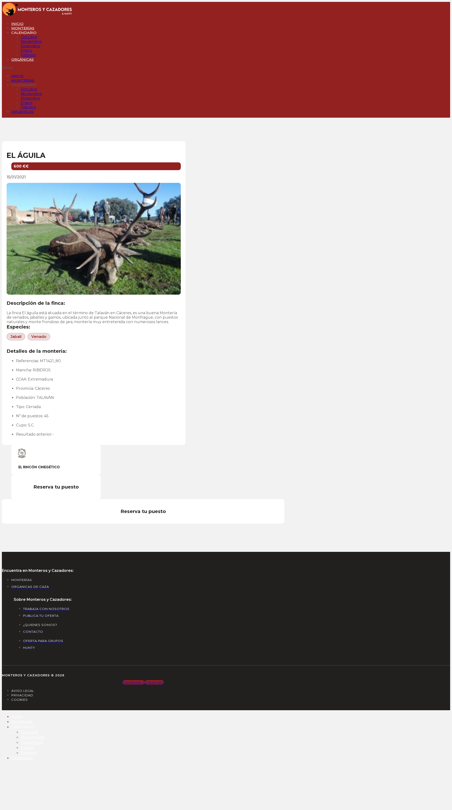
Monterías (22, 28)
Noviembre (31, 41)
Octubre (29, 37)
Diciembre (30, 46)
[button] (101, 67)
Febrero (28, 55)
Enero (26, 50)
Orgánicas (22, 59)
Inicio (17, 23)
